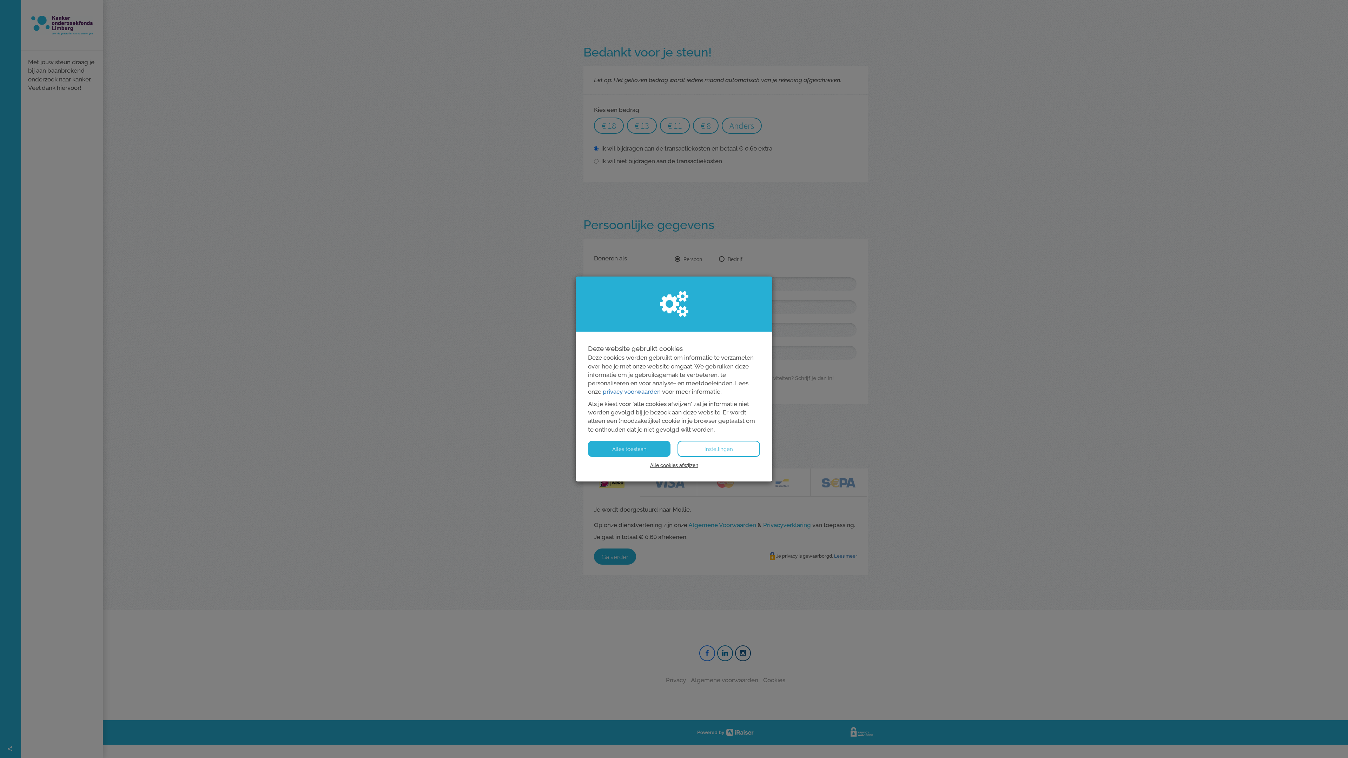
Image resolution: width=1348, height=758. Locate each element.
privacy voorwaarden (632, 391)
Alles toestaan (629, 449)
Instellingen (719, 449)
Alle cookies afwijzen (674, 465)
